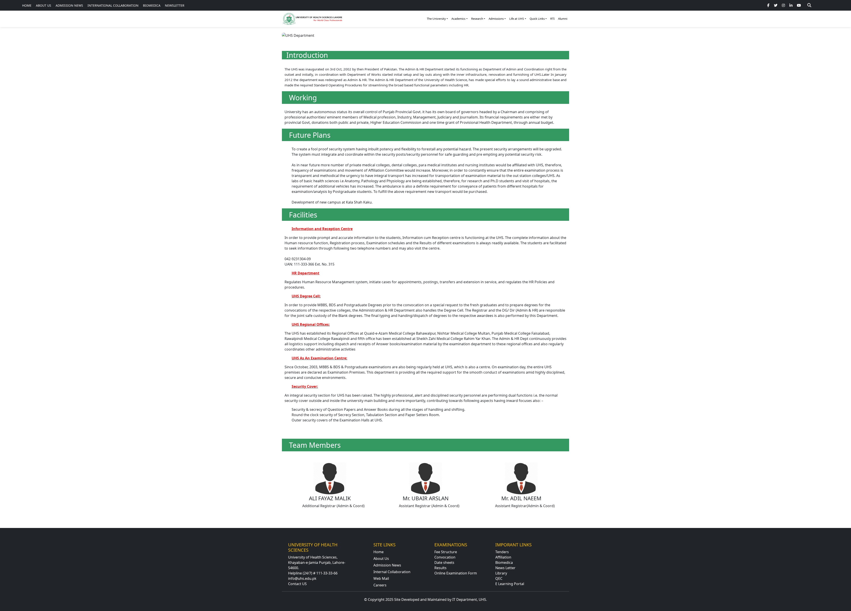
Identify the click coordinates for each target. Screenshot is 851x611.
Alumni (562, 19)
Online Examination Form (455, 573)
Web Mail (381, 578)
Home (378, 551)
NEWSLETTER (174, 5)
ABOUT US (43, 5)
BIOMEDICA (151, 5)
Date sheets (444, 562)
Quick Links (537, 19)
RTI (552, 19)
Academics (458, 19)
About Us (381, 558)
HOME (26, 5)
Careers (379, 585)
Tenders (502, 551)
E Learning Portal (509, 583)
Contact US (297, 583)
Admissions (496, 19)
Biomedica (504, 562)
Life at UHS (516, 19)
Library (501, 573)
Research (477, 19)
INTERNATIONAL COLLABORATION (113, 5)
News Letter (505, 567)
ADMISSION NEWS (69, 5)
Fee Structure (445, 551)
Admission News (387, 565)
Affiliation (503, 557)
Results (440, 567)
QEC (498, 578)
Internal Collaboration (391, 571)
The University (436, 19)
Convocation (444, 557)
